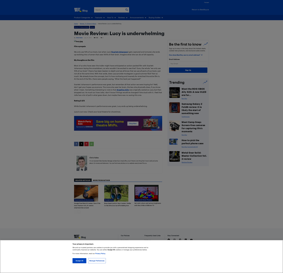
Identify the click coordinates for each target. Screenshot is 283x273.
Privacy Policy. (100, 253)
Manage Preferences (97, 261)
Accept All (79, 261)
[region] (141, 256)
